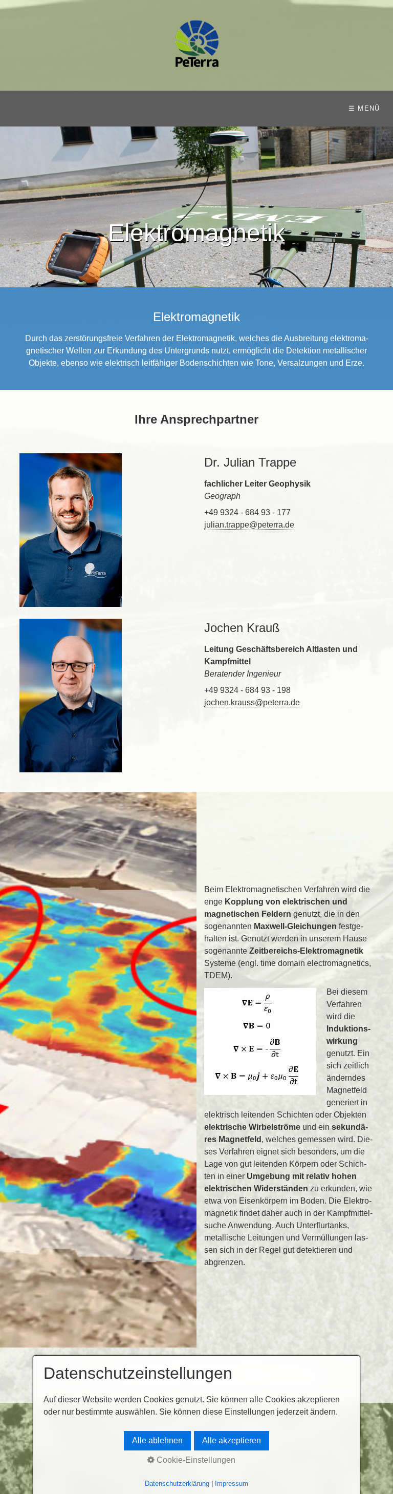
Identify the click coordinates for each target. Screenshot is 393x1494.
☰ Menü (364, 108)
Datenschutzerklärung (177, 1483)
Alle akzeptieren (231, 1440)
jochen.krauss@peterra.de (252, 702)
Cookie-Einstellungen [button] (195, 1460)
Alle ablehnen (157, 1440)
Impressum (231, 1483)
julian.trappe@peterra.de (249, 524)
